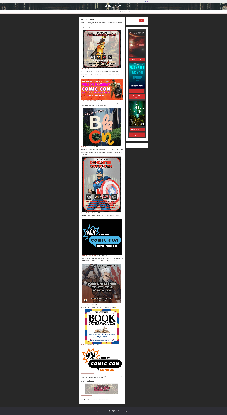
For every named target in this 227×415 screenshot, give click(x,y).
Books (105, 11)
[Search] (141, 20)
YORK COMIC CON (85, 68)
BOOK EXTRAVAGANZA (86, 344)
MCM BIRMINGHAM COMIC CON (88, 255)
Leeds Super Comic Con (86, 395)
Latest (130, 11)
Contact (117, 11)
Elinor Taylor (113, 6)
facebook (145, 1)
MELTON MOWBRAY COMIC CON (88, 100)
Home (96, 11)
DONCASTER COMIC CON (87, 212)
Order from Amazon (137, 59)
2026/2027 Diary (124, 11)
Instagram (147, 1)
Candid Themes (126, 411)
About (100, 11)
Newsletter (110, 11)
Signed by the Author (137, 96)
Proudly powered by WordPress (104, 411)
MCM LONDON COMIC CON (87, 373)
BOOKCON (83, 146)
